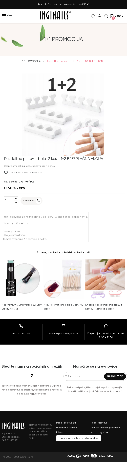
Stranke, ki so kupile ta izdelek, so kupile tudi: (63, 252)
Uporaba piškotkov (66, 427)
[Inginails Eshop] (55, 19)
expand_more (16, 203)
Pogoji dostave (99, 423)
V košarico (28, 201)
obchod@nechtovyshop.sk (63, 333)
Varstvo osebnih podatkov (105, 427)
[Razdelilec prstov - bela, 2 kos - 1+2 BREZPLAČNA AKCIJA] (62, 155)
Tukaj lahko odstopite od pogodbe (79, 438)
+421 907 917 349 (21, 333)
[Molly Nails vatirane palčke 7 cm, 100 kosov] (63, 279)
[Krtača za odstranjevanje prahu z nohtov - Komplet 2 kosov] (105, 279)
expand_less (16, 199)
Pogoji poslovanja (66, 423)
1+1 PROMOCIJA (31, 61)
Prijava (60, 432)
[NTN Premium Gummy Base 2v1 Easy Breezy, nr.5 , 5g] (22, 279)
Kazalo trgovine (99, 432)
